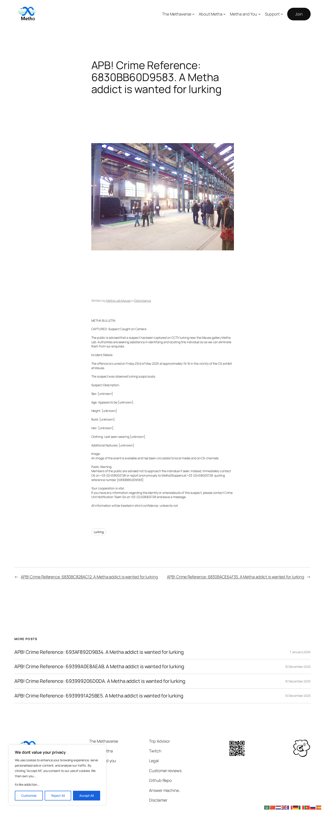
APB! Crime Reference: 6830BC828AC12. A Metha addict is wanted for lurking (89, 576)
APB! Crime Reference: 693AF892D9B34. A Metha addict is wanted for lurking (99, 652)
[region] (57, 775)
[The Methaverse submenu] (193, 14)
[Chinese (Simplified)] (273, 807)
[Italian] (301, 807)
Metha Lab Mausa (118, 300)
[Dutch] (278, 807)
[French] (290, 807)
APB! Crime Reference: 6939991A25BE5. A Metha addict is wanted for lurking (98, 696)
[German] (296, 807)
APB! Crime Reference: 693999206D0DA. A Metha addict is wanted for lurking (99, 681)
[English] (284, 807)
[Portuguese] (307, 807)
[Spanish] (319, 807)
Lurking (99, 532)
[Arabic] (267, 807)
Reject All (58, 795)
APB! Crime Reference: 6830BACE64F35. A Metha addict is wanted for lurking (235, 576)
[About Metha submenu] (224, 14)
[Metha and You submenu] (259, 14)
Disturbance (142, 300)
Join (299, 14)
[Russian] (313, 807)
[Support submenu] (282, 14)
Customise (28, 795)
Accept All (86, 795)
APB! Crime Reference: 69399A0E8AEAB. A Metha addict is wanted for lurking (99, 666)
